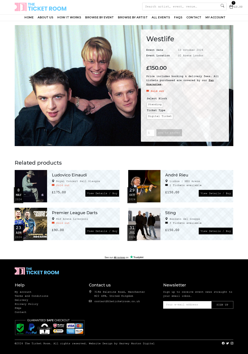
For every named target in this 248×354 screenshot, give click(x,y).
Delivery (21, 300)
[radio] (155, 104)
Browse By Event (99, 17)
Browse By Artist (133, 17)
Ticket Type (156, 110)
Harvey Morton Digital (137, 344)
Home (29, 17)
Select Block (157, 99)
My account (215, 17)
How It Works (69, 17)
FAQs (178, 17)
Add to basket (169, 133)
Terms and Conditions (31, 296)
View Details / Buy (102, 193)
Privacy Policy (26, 304)
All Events (161, 17)
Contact (193, 17)
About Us (45, 17)
